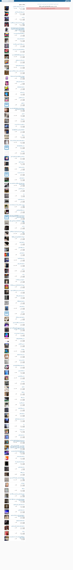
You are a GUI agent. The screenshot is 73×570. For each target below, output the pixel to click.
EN (0, 0)
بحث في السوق (10, 0)
